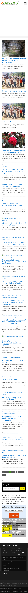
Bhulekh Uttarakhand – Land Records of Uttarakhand (13, 185)
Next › (21, 472)
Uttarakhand (4, 37)
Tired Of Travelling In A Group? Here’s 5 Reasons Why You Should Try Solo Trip (14, 322)
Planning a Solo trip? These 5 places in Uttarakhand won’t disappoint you (13, 302)
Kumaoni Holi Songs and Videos (14, 91)
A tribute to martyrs (9, 380)
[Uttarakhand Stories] (10, 3)
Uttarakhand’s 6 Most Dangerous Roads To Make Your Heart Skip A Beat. (14, 262)
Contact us (25, 591)
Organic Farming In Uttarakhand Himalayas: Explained (11, 343)
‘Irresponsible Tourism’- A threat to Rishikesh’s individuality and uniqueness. (13, 418)
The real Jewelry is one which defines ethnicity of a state (13, 282)
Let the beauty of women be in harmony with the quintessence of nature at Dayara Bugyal (13, 563)
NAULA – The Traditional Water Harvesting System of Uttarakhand (14, 60)
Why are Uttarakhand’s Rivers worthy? (13, 361)
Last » (3, 475)
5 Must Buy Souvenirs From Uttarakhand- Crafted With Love (12, 171)
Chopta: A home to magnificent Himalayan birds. (14, 456)
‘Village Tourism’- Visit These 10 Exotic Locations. (14, 224)
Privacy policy (9, 591)
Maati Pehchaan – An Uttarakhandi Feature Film (12, 205)
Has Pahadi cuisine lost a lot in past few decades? (14, 398)
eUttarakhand (3, 591)
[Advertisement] (14, 21)
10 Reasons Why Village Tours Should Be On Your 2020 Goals (13, 243)
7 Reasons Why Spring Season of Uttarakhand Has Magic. (13, 151)
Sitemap (20, 591)
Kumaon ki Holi (7, 121)
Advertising (15, 591)
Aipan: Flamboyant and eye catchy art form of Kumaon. (12, 439)
